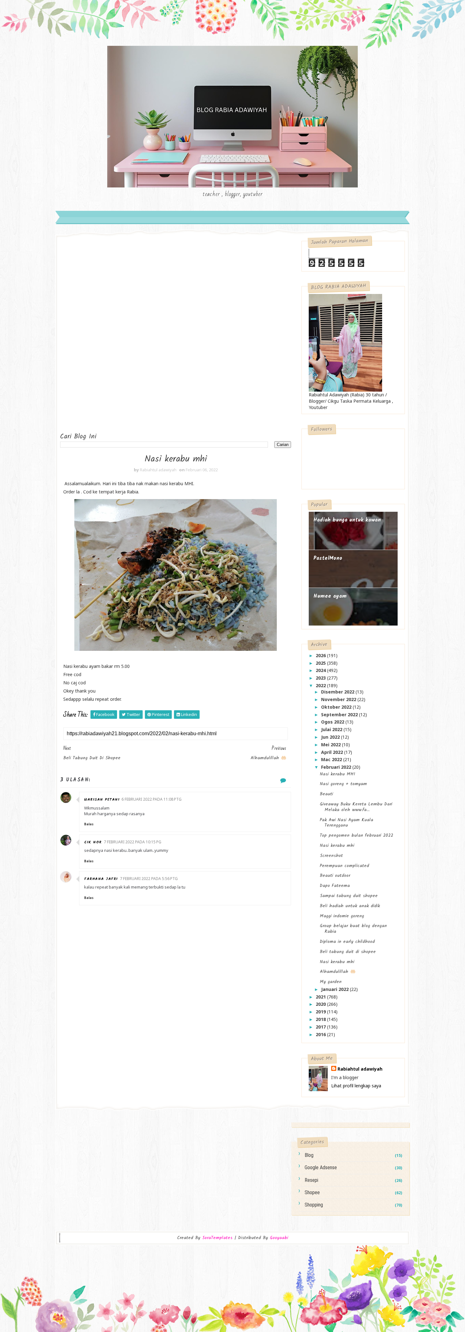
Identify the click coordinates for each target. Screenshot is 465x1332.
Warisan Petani (102, 800)
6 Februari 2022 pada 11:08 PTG (151, 799)
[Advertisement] (85, 336)
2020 (321, 1004)
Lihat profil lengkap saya (356, 1086)
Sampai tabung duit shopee (349, 895)
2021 (321, 997)
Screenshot (331, 855)
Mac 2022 (332, 759)
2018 (321, 1019)
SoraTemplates (217, 1238)
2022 (321, 685)
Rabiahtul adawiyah (360, 1069)
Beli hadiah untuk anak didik (350, 905)
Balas (89, 824)
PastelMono (327, 558)
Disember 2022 (338, 692)
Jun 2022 (331, 737)
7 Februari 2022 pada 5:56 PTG (149, 878)
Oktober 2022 (337, 707)
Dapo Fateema (335, 885)
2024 (321, 670)
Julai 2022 (332, 729)
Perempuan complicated (344, 865)
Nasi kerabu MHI (337, 774)
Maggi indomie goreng (342, 916)
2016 (321, 1034)
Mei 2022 (331, 745)
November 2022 (339, 699)
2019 (321, 1012)
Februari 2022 (336, 767)
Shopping (314, 1205)
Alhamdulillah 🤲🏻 (338, 971)
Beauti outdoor (335, 875)
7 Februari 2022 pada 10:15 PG (132, 842)
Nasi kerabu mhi (337, 845)
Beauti (326, 794)
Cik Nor (93, 842)
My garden (331, 981)
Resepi (311, 1180)
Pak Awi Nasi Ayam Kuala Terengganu (346, 822)
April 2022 (332, 752)
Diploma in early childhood (347, 941)
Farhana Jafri (101, 879)
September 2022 (340, 715)
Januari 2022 (335, 989)
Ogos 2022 (333, 722)
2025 (321, 663)
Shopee (312, 1192)
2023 (321, 678)
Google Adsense (321, 1167)
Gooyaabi (279, 1237)
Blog (309, 1155)
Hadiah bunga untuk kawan (347, 520)
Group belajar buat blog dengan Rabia (353, 928)
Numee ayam (330, 596)
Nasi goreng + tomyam (343, 783)
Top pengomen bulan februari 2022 (356, 835)
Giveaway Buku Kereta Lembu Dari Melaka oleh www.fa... (356, 807)
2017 (321, 1027)
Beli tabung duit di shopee (348, 951)
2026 (321, 655)
